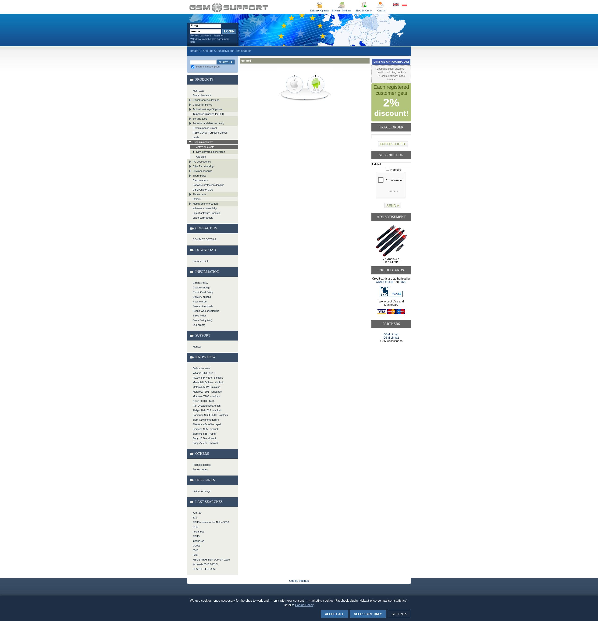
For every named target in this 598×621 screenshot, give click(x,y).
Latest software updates (206, 213)
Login (229, 31)
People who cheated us (206, 310)
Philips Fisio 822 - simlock (207, 410)
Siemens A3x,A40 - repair (207, 424)
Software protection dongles (208, 185)
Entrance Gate (201, 261)
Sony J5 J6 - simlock (205, 438)
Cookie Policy (200, 282)
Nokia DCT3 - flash (203, 401)
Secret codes (200, 469)
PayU (402, 282)
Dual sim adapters (203, 142)
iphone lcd (198, 540)
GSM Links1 (391, 334)
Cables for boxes (202, 104)
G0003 (196, 545)
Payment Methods (341, 10)
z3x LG (197, 512)
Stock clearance (202, 95)
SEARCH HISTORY (204, 569)
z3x (195, 517)
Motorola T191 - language (207, 391)
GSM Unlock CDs (203, 189)
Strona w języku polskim (404, 4)
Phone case (199, 194)
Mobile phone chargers (206, 203)
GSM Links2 (391, 337)
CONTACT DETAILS (204, 239)
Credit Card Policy (203, 292)
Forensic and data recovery (208, 123)
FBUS (196, 536)
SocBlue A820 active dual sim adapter (227, 51)
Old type (201, 156)
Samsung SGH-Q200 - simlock (210, 415)
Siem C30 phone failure (206, 419)
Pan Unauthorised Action (207, 405)
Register (219, 35)
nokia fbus (198, 531)
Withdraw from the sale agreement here (209, 40)
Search (224, 62)
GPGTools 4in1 (391, 260)
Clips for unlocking (203, 166)
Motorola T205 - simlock (206, 396)
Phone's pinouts (202, 464)
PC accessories (202, 161)
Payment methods (203, 306)
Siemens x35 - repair (204, 433)
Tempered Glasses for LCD (208, 114)
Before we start (201, 368)
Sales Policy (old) (202, 320)
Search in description (207, 66)
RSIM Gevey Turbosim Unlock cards (210, 135)
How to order (200, 301)
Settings (399, 614)
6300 (195, 555)
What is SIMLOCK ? (204, 373)
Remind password (200, 35)
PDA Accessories (202, 171)
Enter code (391, 144)
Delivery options (202, 296)
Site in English (396, 4)
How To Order (364, 10)
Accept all (334, 614)
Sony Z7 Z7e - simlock (205, 443)
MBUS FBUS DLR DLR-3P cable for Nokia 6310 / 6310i (211, 562)
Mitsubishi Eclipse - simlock (208, 382)
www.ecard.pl (384, 282)
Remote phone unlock (205, 128)
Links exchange (202, 491)
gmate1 (228, 7)
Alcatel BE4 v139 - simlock (208, 377)
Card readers (200, 180)
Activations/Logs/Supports (207, 109)
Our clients (199, 324)
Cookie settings (201, 287)
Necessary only (368, 614)
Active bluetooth (205, 146)
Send (391, 206)
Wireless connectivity (205, 208)
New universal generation (210, 151)
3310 (195, 550)
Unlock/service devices (206, 100)
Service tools (200, 118)
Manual (197, 346)
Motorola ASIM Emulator (206, 387)
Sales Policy (199, 315)
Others (197, 199)
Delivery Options (319, 10)
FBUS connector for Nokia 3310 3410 (211, 524)
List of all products (203, 217)
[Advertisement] (391, 360)
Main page (198, 90)
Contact (381, 10)
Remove (395, 169)
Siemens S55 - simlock (206, 429)
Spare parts (199, 175)
